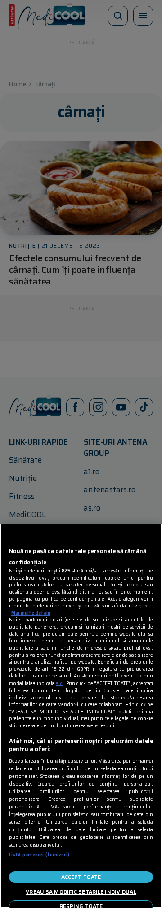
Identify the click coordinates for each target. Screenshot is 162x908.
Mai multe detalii (30, 613)
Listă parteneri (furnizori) (39, 855)
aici (59, 683)
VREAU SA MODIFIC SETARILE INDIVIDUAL (81, 891)
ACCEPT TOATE (81, 877)
